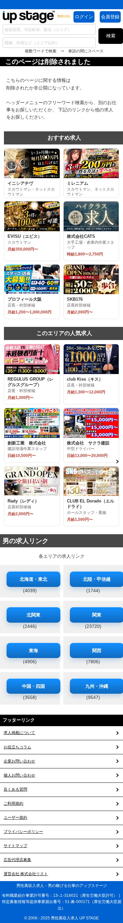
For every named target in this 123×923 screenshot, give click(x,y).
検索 (110, 35)
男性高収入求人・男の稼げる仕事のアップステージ (61, 885)
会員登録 (110, 16)
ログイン (84, 16)
